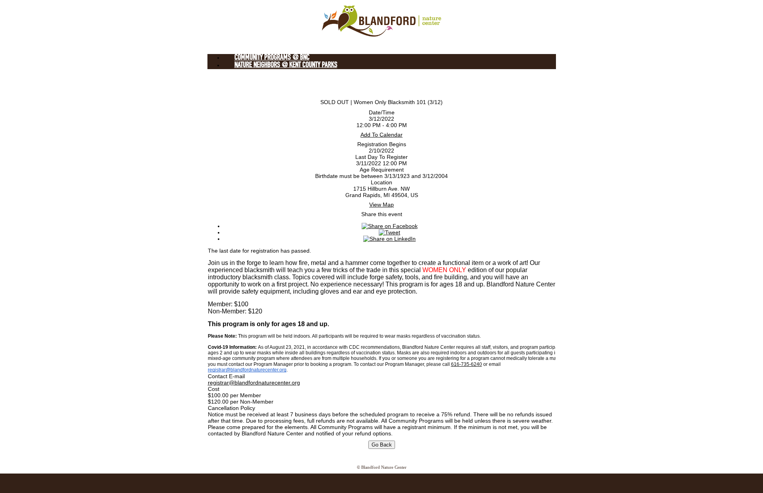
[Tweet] (389, 232)
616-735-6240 (466, 364)
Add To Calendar (381, 134)
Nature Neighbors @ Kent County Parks (285, 65)
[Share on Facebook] (390, 226)
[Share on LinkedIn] (389, 239)
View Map (381, 204)
